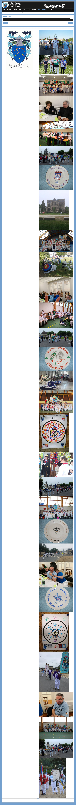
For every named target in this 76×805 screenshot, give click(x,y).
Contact (28, 9)
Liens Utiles (51, 9)
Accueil (4, 9)
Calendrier (34, 9)
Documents (15, 9)
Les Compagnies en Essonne (42, 9)
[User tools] (71, 18)
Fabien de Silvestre (27, 800)
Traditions (9, 9)
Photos (24, 9)
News (20, 9)
